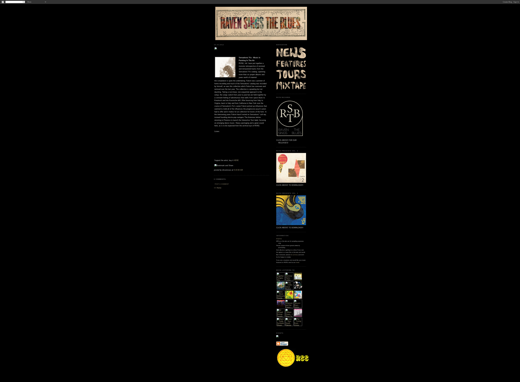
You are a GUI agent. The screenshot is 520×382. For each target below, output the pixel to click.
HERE (236, 160)
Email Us (279, 238)
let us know (294, 254)
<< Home (217, 188)
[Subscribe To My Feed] (293, 367)
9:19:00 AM (238, 170)
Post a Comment (222, 184)
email (297, 262)
